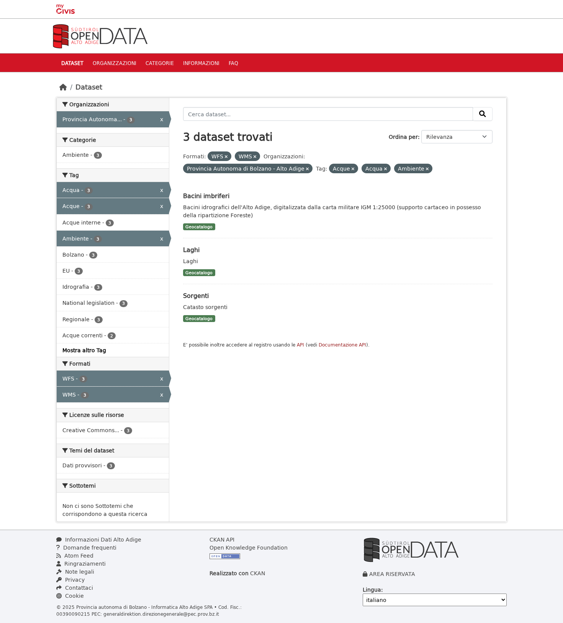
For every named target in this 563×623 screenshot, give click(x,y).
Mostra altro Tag (84, 350)
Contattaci (78, 588)
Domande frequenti (89, 547)
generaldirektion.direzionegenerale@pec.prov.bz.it (161, 613)
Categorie (160, 63)
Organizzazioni (114, 63)
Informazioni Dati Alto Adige (102, 539)
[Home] (63, 87)
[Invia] (483, 114)
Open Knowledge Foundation (248, 547)
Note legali (79, 572)
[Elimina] (226, 156)
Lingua (372, 590)
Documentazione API (342, 344)
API (300, 344)
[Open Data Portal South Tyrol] (100, 35)
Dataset (72, 63)
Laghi (191, 249)
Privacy (74, 580)
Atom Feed (78, 555)
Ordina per (403, 137)
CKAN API (221, 539)
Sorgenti (196, 295)
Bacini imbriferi (206, 195)
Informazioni (201, 63)
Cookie (74, 596)
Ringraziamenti (84, 564)
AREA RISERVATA (392, 574)
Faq (233, 63)
